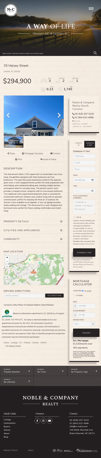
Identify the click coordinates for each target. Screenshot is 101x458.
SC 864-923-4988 (84, 117)
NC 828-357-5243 (84, 113)
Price (75, 302)
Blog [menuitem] (6, 437)
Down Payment (79, 311)
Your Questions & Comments (80, 197)
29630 (43, 342)
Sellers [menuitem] (7, 430)
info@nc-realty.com (78, 426)
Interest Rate (78, 320)
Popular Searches (12, 371)
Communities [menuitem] (10, 423)
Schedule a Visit (90, 144)
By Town (41, 371)
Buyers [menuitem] (7, 426)
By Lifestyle (9, 382)
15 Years (79, 296)
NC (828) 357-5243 (79, 420)
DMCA (31, 450)
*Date (75, 175)
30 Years (87, 291)
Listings (14, 342)
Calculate (86, 332)
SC (20, 342)
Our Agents (87, 126)
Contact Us (77, 126)
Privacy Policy (89, 244)
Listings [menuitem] (7, 419)
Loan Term (77, 291)
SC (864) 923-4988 (79, 423)
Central (35, 342)
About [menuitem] (7, 433)
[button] (94, 52)
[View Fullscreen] (7, 266)
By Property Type (79, 371)
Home (6, 342)
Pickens (27, 342)
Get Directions (54, 295)
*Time (75, 186)
